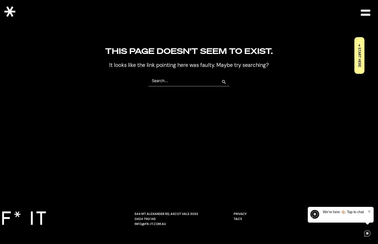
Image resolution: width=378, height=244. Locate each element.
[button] (365, 12)
